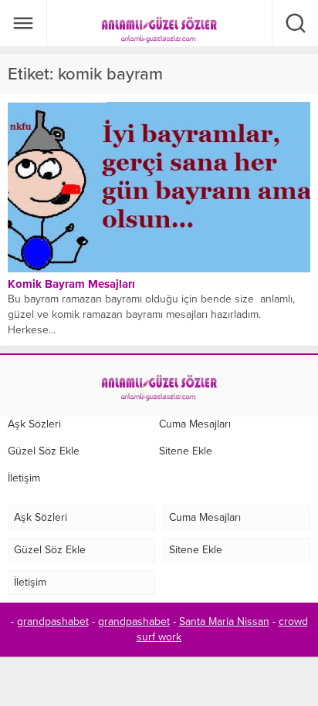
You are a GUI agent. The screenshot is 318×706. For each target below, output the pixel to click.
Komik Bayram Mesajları (71, 284)
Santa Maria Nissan (224, 621)
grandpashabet (53, 621)
